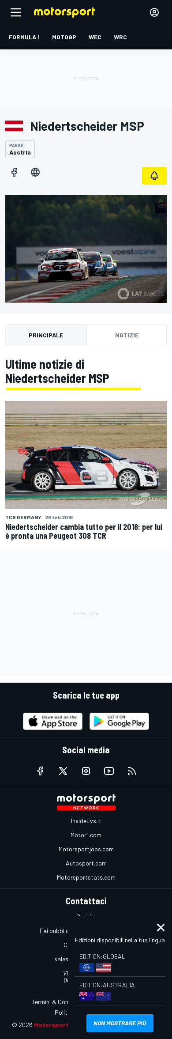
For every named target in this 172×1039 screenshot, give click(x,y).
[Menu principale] (16, 12)
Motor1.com (86, 835)
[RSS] (132, 771)
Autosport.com (86, 863)
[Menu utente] (154, 12)
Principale (46, 335)
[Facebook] (14, 172)
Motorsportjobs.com (86, 849)
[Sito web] (35, 172)
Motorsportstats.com (86, 877)
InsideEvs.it (86, 820)
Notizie (126, 335)
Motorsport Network (64, 1024)
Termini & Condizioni (58, 1001)
